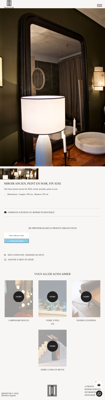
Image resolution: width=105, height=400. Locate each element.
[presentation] (5, 87)
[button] (99, 394)
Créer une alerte (16, 241)
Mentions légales (8, 395)
